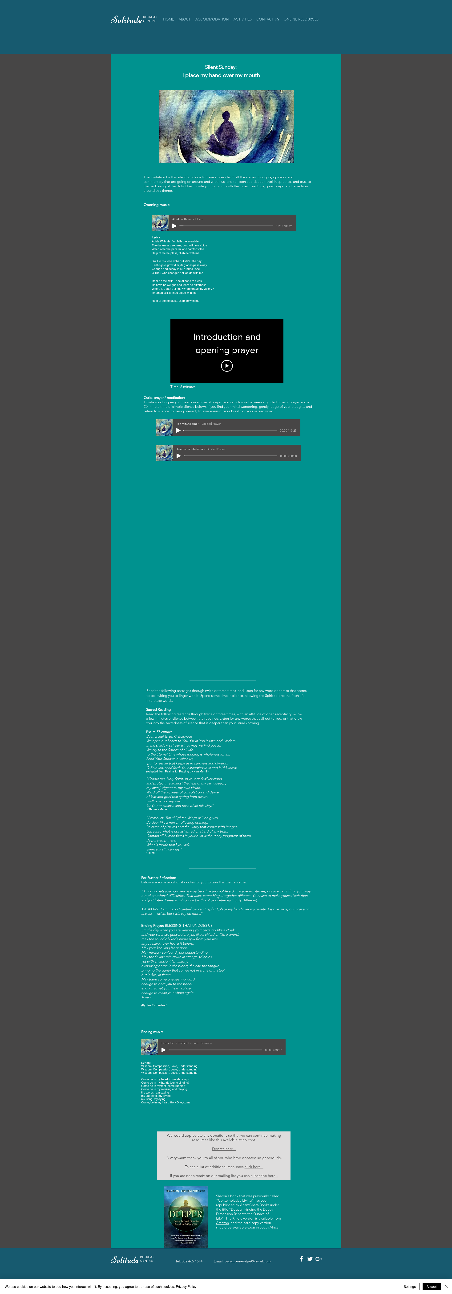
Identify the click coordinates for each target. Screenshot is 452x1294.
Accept (432, 1286)
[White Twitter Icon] (310, 1258)
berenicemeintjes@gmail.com (248, 1261)
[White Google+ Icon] (318, 1258)
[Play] (174, 226)
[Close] (446, 1286)
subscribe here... (264, 1175)
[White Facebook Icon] (301, 1258)
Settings (410, 1286)
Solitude (125, 1259)
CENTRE (149, 21)
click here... (254, 1166)
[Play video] (227, 366)
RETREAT (150, 17)
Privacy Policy (186, 1286)
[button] (212, 19)
